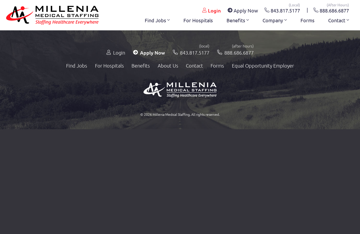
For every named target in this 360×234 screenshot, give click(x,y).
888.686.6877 (333, 9)
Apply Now (245, 10)
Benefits (236, 20)
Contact (337, 20)
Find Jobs (156, 20)
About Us (168, 66)
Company (273, 20)
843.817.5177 (284, 9)
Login (214, 10)
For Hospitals (198, 20)
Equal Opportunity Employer (263, 66)
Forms (307, 20)
